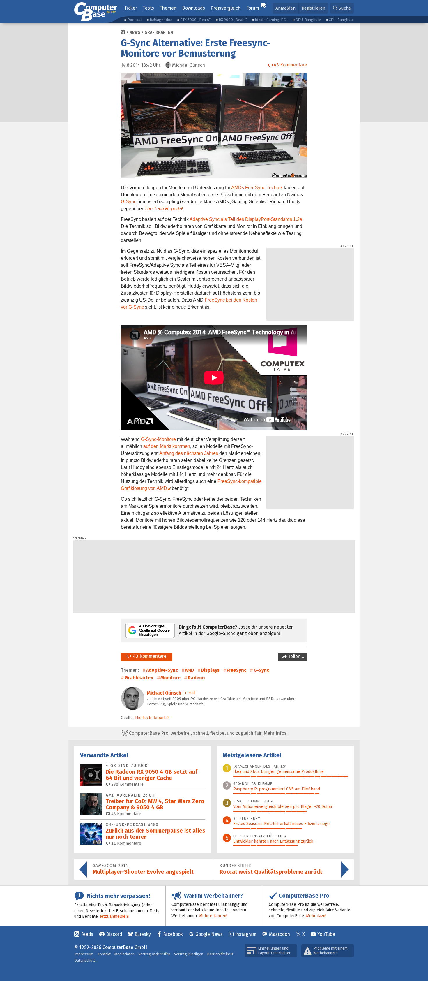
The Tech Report (161, 208)
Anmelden (285, 8)
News (134, 32)
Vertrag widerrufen (154, 954)
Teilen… (295, 656)
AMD (189, 670)
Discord (114, 934)
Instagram (246, 934)
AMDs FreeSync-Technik (257, 187)
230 (127, 784)
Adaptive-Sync (162, 670)
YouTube (326, 934)
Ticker (130, 8)
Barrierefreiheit (220, 954)
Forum (252, 8)
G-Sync (128, 201)
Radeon (196, 678)
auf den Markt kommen (166, 446)
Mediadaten (124, 954)
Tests (148, 8)
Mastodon (279, 934)
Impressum (83, 954)
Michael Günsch (164, 693)
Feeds (87, 934)
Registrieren (313, 8)
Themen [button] (168, 8)
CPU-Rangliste (341, 19)
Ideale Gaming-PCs (271, 19)
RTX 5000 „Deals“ (195, 19)
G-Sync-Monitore (158, 439)
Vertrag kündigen (188, 954)
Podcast (134, 19)
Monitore (170, 678)
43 (125, 813)
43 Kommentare (149, 656)
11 (125, 843)
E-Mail (190, 693)
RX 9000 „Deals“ (233, 19)
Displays (210, 670)
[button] (342, 8)
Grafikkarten (158, 32)
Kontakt (104, 954)
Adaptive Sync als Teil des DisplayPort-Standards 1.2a (246, 219)
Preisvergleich (225, 8)
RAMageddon (161, 19)
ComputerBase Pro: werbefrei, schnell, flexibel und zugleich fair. (208, 733)
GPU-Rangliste (308, 19)
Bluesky (143, 934)
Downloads (193, 8)
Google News (209, 934)
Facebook (173, 934)
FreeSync (236, 670)
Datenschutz (85, 960)
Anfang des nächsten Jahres (188, 453)
